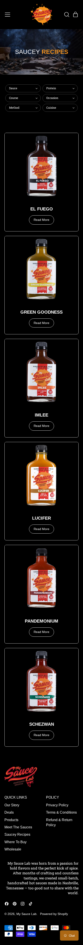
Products (11, 820)
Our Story (11, 805)
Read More (41, 220)
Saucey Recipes (17, 834)
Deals (9, 812)
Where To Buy (15, 842)
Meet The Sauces (18, 827)
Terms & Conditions (61, 812)
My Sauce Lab (26, 914)
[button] (67, 14)
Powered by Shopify (54, 914)
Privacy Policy (57, 805)
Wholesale (12, 849)
